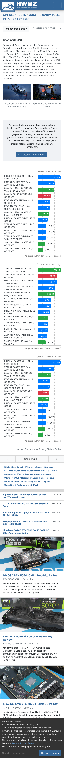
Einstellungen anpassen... (14, 753)
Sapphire (9, 485)
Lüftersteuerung (31, 474)
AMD (7, 467)
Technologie (22, 485)
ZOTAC (34, 485)
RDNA (37, 481)
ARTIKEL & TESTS (14, 14)
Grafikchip (20, 470)
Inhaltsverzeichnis (15, 28)
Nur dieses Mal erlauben (31, 154)
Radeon (15, 481)
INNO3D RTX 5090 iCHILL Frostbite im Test (30, 575)
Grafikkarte (33, 470)
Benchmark (17, 467)
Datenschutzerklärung (23, 743)
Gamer (39, 467)
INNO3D (45, 470)
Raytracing (27, 481)
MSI (16, 478)
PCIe (7, 481)
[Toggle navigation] (57, 5)
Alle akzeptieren (50, 753)
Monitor (8, 478)
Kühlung (8, 474)
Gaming (48, 467)
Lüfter (17, 474)
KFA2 (55, 470)
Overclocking (46, 478)
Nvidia (34, 478)
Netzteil (24, 478)
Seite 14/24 (31, 458)
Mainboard (47, 474)
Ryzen (46, 481)
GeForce (8, 470)
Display (29, 467)
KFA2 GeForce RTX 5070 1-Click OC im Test (30, 703)
